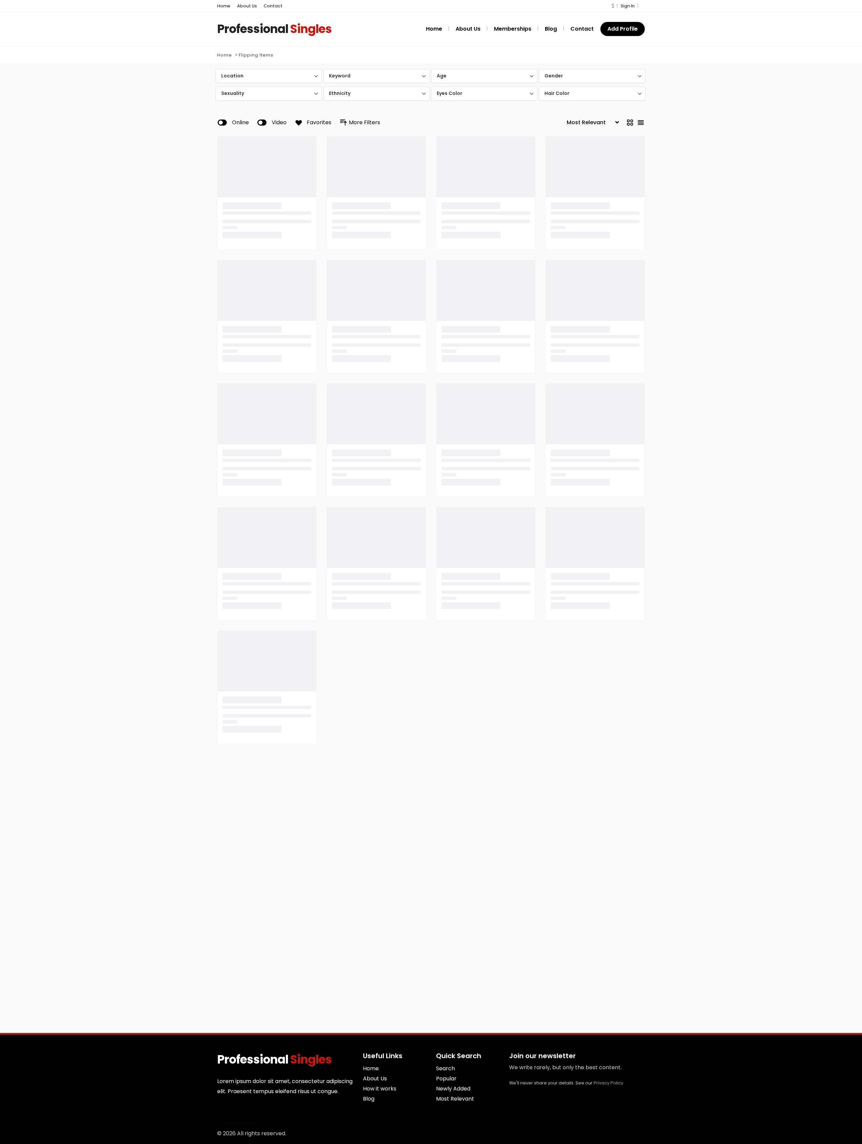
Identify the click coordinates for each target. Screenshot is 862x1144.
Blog (368, 1099)
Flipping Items (256, 55)
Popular (446, 1078)
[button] (613, 6)
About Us (247, 6)
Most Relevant (455, 1099)
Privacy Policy (608, 1083)
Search (445, 1068)
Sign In (628, 6)
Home (223, 6)
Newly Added (453, 1088)
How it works (379, 1088)
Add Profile (622, 29)
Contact (273, 6)
